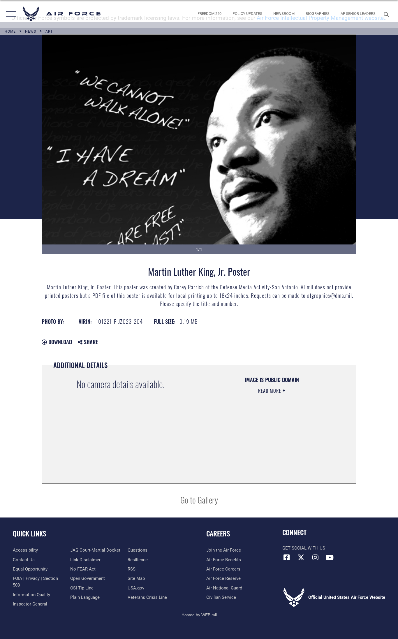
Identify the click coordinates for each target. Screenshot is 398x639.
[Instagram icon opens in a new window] (315, 557)
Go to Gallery (199, 499)
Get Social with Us (303, 548)
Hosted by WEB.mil (199, 614)
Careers (218, 533)
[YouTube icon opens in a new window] (329, 557)
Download (59, 342)
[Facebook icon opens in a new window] (286, 557)
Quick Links (29, 533)
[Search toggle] (387, 14)
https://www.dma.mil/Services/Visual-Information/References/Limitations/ (271, 436)
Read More (270, 390)
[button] (9, 14)
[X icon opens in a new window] (301, 557)
